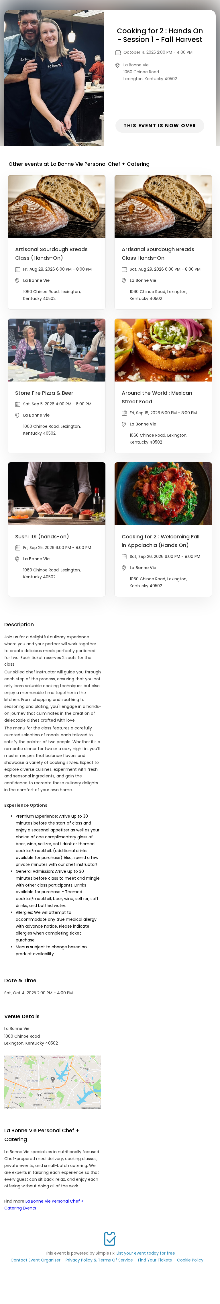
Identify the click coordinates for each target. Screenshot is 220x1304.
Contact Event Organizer (35, 1260)
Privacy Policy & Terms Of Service (99, 1260)
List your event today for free (146, 1253)
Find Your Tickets (155, 1260)
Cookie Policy (190, 1260)
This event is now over (159, 125)
